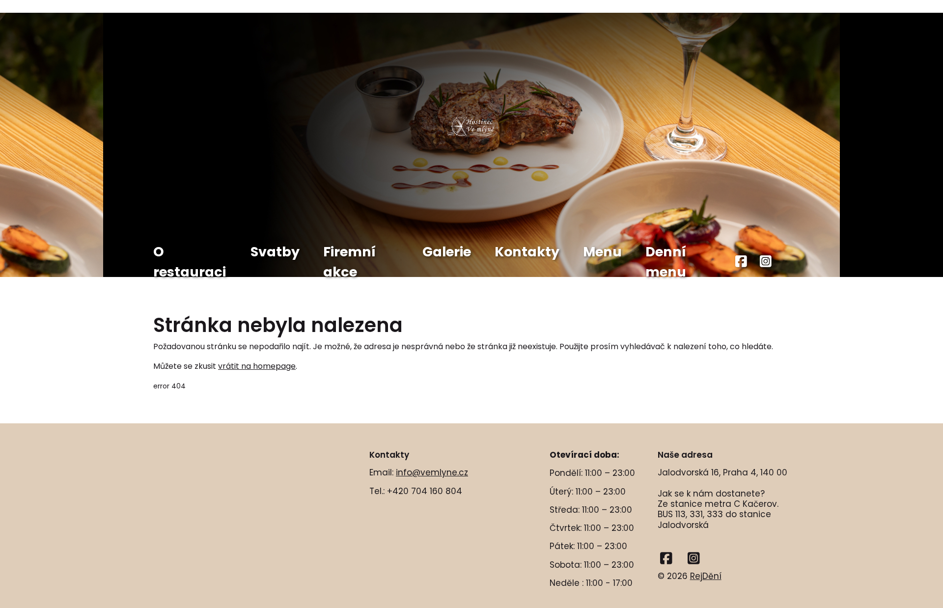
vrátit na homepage (257, 366)
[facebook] (741, 262)
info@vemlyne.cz (432, 472)
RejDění (705, 576)
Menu (602, 252)
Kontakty (527, 252)
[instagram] (765, 262)
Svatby (275, 252)
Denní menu (665, 262)
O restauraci (189, 262)
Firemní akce (349, 262)
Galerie (446, 252)
